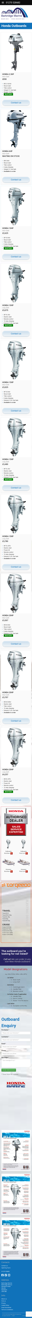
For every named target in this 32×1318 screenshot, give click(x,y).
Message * (5, 1057)
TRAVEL (7, 915)
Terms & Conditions (7, 1309)
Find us (3, 1301)
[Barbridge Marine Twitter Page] (6, 1275)
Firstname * (5, 1030)
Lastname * (5, 1037)
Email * (3, 1043)
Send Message (9, 1070)
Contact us (16, 102)
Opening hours (5, 1268)
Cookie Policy (5, 1305)
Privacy (3, 1303)
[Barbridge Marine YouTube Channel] (9, 1275)
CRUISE (7, 929)
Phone (3, 1050)
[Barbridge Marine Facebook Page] (2, 1275)
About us (4, 1299)
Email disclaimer (6, 1307)
